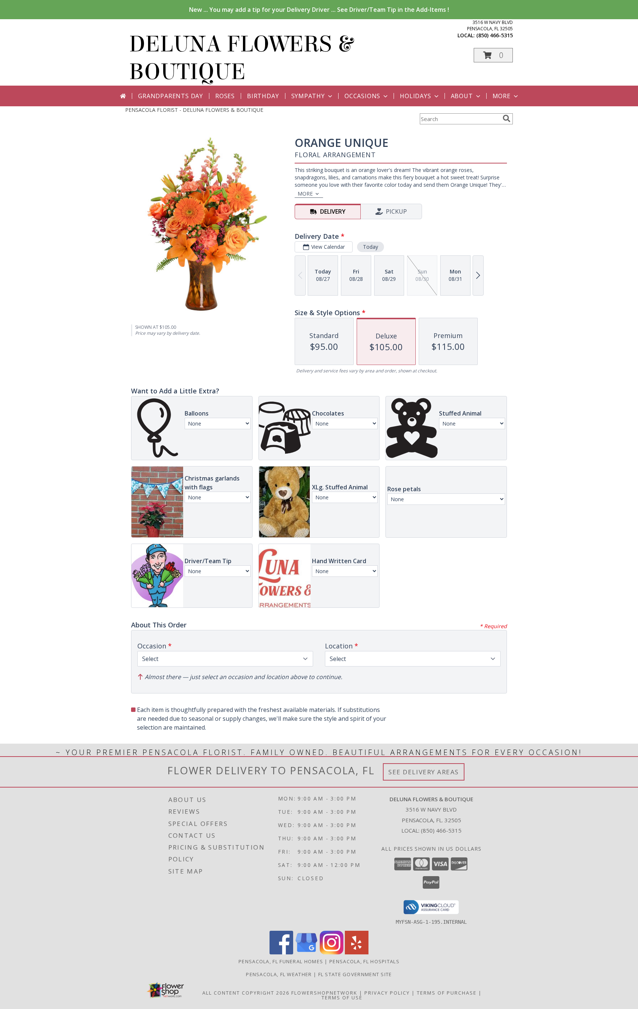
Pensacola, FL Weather (279, 974)
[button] (493, 55)
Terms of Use (342, 997)
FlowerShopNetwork (324, 992)
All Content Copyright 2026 (245, 992)
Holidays (415, 96)
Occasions (362, 96)
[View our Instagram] (331, 952)
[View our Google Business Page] (306, 952)
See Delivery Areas (423, 772)
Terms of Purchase (447, 992)
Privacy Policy (387, 992)
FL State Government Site (355, 974)
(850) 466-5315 (494, 35)
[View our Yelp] (356, 952)
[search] (506, 118)
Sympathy (308, 96)
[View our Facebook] (281, 952)
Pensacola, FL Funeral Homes (281, 961)
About (462, 96)
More (502, 96)
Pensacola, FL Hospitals (364, 961)
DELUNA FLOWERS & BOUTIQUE (241, 58)
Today (370, 246)
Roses (225, 96)
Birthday (263, 96)
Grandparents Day (170, 96)
